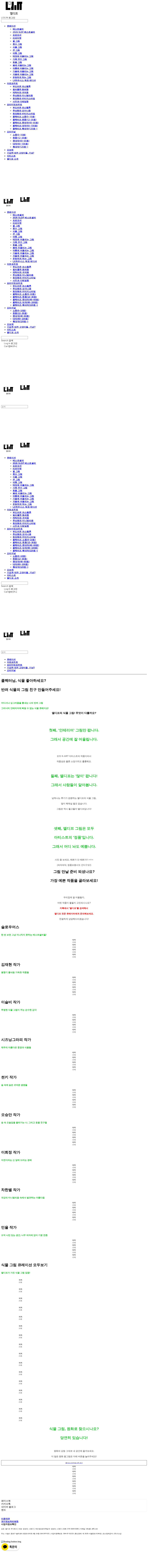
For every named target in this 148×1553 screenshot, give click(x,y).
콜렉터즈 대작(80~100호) (25, 125)
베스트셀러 (18, 28)
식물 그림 (17, 47)
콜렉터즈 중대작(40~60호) (26, 122)
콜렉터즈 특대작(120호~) (25, 128)
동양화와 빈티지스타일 (24, 98)
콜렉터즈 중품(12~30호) (24, 119)
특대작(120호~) (20, 146)
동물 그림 (17, 62)
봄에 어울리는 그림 (22, 65)
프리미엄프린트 (14, 104)
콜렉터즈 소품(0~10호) (24, 116)
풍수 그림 (17, 44)
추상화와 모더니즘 (22, 110)
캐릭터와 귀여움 (20, 92)
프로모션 (17, 35)
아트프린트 (12, 83)
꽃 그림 (16, 41)
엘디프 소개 (12, 158)
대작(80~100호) (20, 143)
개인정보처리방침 (9, 1521)
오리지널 (11, 131)
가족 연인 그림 (20, 59)
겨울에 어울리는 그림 (23, 74)
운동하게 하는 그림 (22, 77)
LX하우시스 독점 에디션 (24, 80)
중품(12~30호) (20, 137)
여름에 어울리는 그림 (23, 68)
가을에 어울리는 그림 (23, 71)
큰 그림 (16, 50)
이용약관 (5, 1518)
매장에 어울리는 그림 (23, 56)
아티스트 (11, 155)
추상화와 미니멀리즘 (23, 95)
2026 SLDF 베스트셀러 (24, 31)
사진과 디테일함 (20, 101)
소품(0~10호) (19, 134)
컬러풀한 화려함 (20, 89)
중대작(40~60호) (21, 140)
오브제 (10, 149)
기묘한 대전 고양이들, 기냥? (20, 152)
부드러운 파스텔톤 (22, 86)
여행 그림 (17, 53)
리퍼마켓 (17, 38)
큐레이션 (11, 25)
